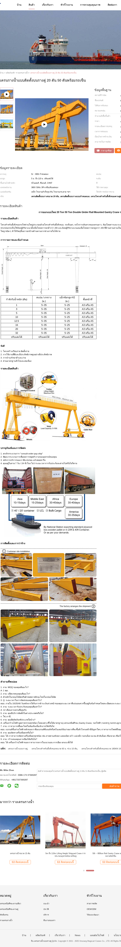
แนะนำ (46, 903)
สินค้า (32, 5)
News (77, 935)
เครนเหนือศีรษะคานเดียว (10, 903)
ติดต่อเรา (112, 5)
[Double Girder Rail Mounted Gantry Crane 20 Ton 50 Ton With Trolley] (52, 139)
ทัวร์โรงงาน (67, 5)
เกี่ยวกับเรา (47, 5)
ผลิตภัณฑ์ (40, 935)
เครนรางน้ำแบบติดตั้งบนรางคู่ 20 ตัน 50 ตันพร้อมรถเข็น (53, 73)
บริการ (46, 915)
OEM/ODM (91, 909)
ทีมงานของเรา (49, 920)
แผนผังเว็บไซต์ (97, 935)
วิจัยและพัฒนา (93, 915)
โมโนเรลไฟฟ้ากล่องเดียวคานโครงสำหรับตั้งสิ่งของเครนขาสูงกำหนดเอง (20, 854)
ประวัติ (46, 909)
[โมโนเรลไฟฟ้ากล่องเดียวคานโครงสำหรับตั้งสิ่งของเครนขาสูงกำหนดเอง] (20, 830)
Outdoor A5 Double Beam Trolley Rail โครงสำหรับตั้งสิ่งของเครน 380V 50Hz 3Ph (65, 854)
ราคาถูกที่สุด (106, 150)
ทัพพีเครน (4, 915)
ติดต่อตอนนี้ (21, 862)
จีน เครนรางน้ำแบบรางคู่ (41, 941)
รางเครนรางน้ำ (6, 920)
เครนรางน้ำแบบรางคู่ (17, 748)
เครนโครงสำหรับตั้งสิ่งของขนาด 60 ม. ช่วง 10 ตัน (54, 748)
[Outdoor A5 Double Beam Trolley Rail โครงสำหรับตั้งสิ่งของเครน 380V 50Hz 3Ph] (65, 830)
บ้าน (19, 5)
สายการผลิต (92, 903)
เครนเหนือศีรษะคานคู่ (9, 909)
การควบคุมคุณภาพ (90, 5)
